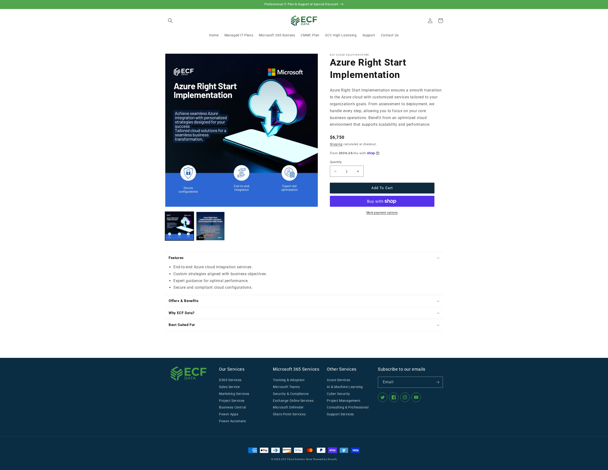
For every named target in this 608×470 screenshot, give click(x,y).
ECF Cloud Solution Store (296, 459)
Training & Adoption (288, 380)
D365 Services (230, 380)
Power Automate (232, 421)
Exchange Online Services (293, 401)
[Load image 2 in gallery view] (210, 226)
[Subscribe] (437, 382)
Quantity (336, 162)
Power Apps (228, 414)
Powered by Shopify (325, 459)
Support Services (340, 414)
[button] (170, 20)
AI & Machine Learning (345, 387)
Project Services (232, 401)
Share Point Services (289, 414)
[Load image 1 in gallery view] (179, 226)
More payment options (382, 212)
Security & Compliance (291, 394)
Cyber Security (338, 394)
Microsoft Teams (286, 387)
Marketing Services (234, 394)
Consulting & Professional (347, 407)
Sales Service (229, 387)
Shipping (336, 144)
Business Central (232, 407)
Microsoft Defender (288, 407)
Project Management (343, 401)
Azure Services (338, 380)
